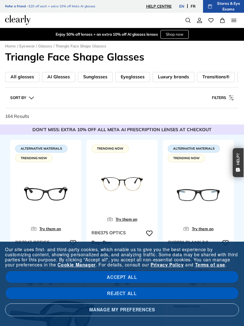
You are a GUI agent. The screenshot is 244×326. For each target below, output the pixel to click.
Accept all (122, 277)
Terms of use (210, 264)
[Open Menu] (234, 20)
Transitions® (215, 77)
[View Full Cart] (222, 20)
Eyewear (27, 46)
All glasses (22, 77)
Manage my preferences (122, 309)
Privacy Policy (167, 264)
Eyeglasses (133, 77)
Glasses (45, 46)
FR (193, 6)
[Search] (188, 20)
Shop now (174, 34)
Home (10, 46)
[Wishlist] (211, 20)
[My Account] (199, 20)
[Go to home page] (17, 20)
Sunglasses (95, 77)
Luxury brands (173, 77)
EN (181, 6)
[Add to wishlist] (149, 233)
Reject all (122, 293)
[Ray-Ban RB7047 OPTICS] (45, 192)
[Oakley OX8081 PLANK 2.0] (198, 192)
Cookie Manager (76, 264)
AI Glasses (58, 77)
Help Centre (159, 6)
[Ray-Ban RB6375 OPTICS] (122, 183)
